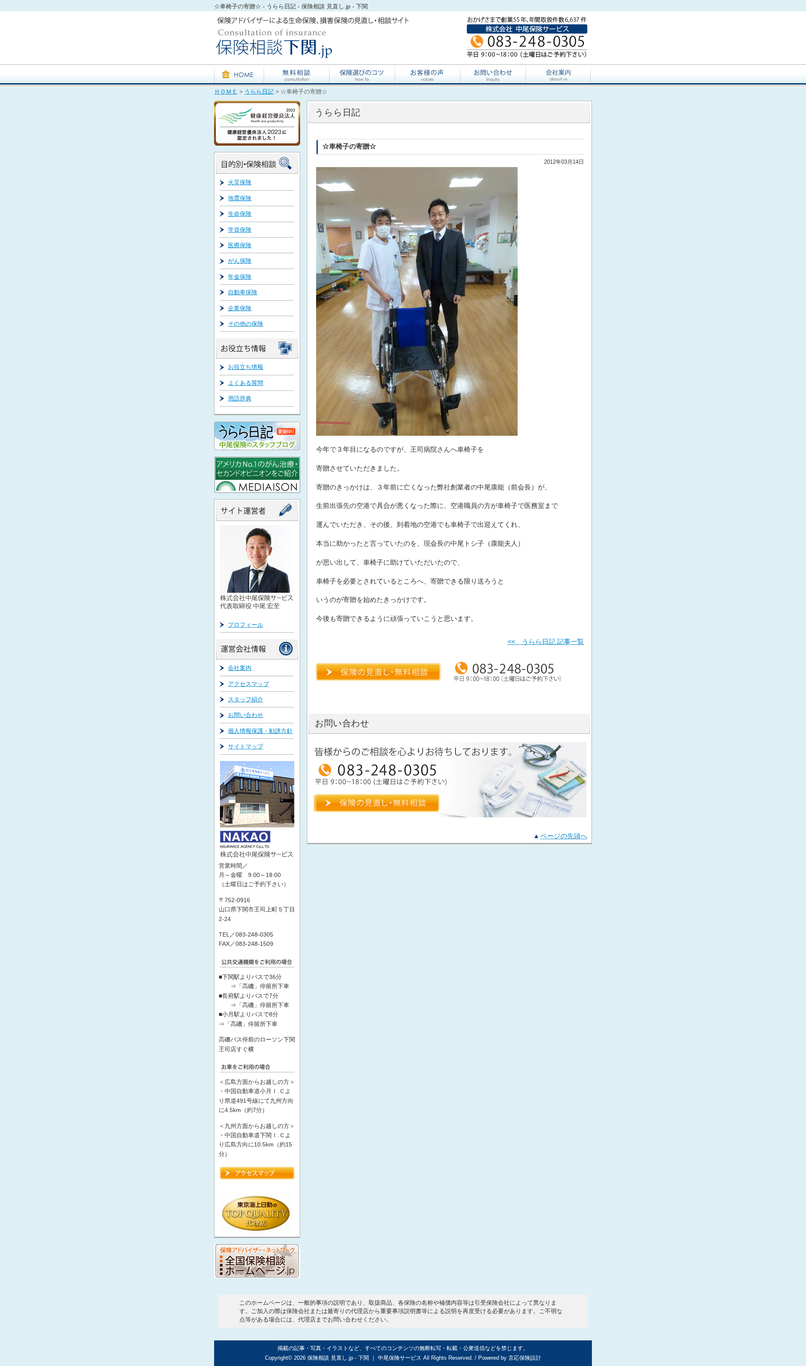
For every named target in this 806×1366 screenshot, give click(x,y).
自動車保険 (242, 292)
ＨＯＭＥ (226, 92)
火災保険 (239, 182)
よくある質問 (245, 382)
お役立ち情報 (245, 367)
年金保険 (239, 276)
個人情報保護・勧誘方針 (260, 730)
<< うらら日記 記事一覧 (546, 641)
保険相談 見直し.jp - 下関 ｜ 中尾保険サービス (364, 1358)
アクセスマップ (248, 683)
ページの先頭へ (563, 836)
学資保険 (239, 229)
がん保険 (239, 260)
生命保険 (239, 213)
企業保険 (239, 308)
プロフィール (245, 624)
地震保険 (239, 198)
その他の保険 (245, 323)
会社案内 (239, 668)
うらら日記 (259, 92)
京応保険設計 (524, 1358)
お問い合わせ (245, 715)
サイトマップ (245, 746)
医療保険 (239, 245)
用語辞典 (239, 398)
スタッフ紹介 (245, 699)
